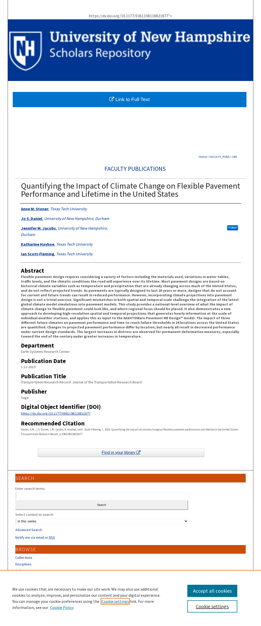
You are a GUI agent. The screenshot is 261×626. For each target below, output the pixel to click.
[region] (130, 598)
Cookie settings (115, 601)
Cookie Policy (62, 607)
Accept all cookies (212, 591)
